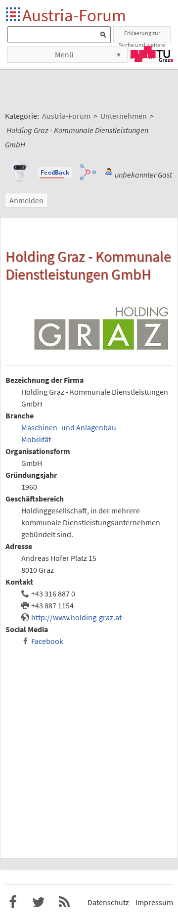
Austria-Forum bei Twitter (38, 902)
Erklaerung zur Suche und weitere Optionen (142, 36)
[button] (55, 172)
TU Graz (152, 54)
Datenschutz (108, 902)
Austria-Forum (74, 15)
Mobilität (36, 439)
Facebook (47, 641)
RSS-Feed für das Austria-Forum (64, 902)
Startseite (13, 15)
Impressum (154, 902)
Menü (64, 54)
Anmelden (26, 200)
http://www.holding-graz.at (76, 617)
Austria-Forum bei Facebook (13, 902)
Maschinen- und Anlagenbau (68, 427)
